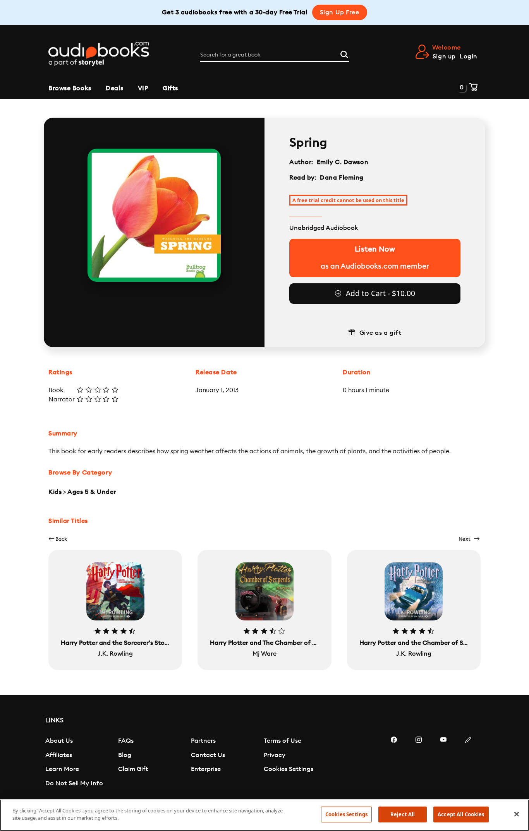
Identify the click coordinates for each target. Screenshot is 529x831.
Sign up (444, 56)
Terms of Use (282, 741)
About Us (59, 741)
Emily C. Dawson (342, 162)
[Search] (344, 53)
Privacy (274, 755)
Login (468, 56)
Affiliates (58, 755)
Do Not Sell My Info (74, 783)
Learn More (62, 769)
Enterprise (206, 769)
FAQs (126, 741)
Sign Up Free (339, 12)
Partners (203, 741)
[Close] (516, 813)
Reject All (402, 814)
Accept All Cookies (461, 814)
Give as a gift (380, 333)
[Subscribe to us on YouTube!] (443, 762)
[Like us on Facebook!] (393, 762)
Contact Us (208, 755)
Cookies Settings (288, 769)
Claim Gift (133, 769)
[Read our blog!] (468, 762)
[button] (57, 539)
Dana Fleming (342, 177)
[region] (264, 815)
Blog (124, 755)
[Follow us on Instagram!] (418, 762)
